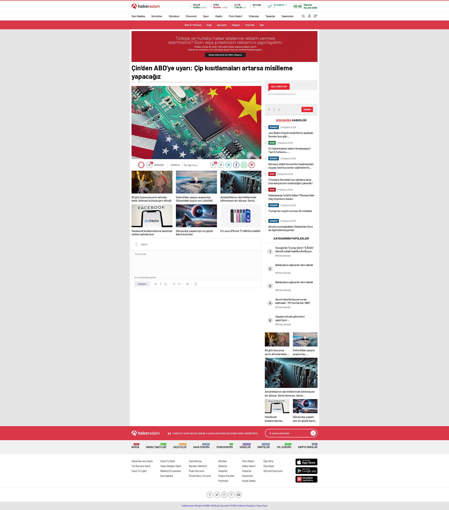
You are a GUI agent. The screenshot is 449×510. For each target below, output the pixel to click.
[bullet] (178, 284)
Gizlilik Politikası (211, 505)
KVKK (233, 505)
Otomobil (249, 25)
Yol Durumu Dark (141, 466)
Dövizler (222, 466)
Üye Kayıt (268, 466)
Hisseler (245, 446)
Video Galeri (249, 466)
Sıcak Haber (249, 480)
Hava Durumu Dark (142, 461)
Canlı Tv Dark (167, 461)
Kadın (218, 16)
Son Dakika (138, 16)
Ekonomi (191, 16)
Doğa (209, 25)
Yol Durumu (284, 446)
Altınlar (222, 461)
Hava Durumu (201, 446)
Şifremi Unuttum (272, 470)
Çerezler (225, 505)
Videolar (254, 16)
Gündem (174, 16)
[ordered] (174, 284)
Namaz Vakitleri (156, 446)
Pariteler (263, 446)
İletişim (198, 505)
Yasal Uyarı (262, 505)
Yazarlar (270, 16)
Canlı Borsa (195, 461)
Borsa (135, 446)
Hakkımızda (187, 505)
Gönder (142, 283)
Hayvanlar (222, 25)
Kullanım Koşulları (246, 505)
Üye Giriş (268, 461)
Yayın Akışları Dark (170, 466)
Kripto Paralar (307, 446)
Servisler (156, 16)
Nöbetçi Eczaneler (170, 470)
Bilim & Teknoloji (193, 25)
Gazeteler (288, 16)
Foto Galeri (235, 16)
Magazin (236, 25)
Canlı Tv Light (139, 470)
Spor (206, 16)
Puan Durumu (225, 446)
